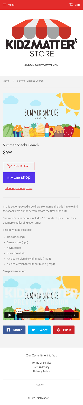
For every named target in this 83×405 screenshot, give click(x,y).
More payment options (18, 188)
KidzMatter (42, 397)
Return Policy (41, 367)
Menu (11, 4)
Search (40, 384)
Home (6, 80)
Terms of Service (41, 362)
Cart (77, 4)
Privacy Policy (41, 371)
